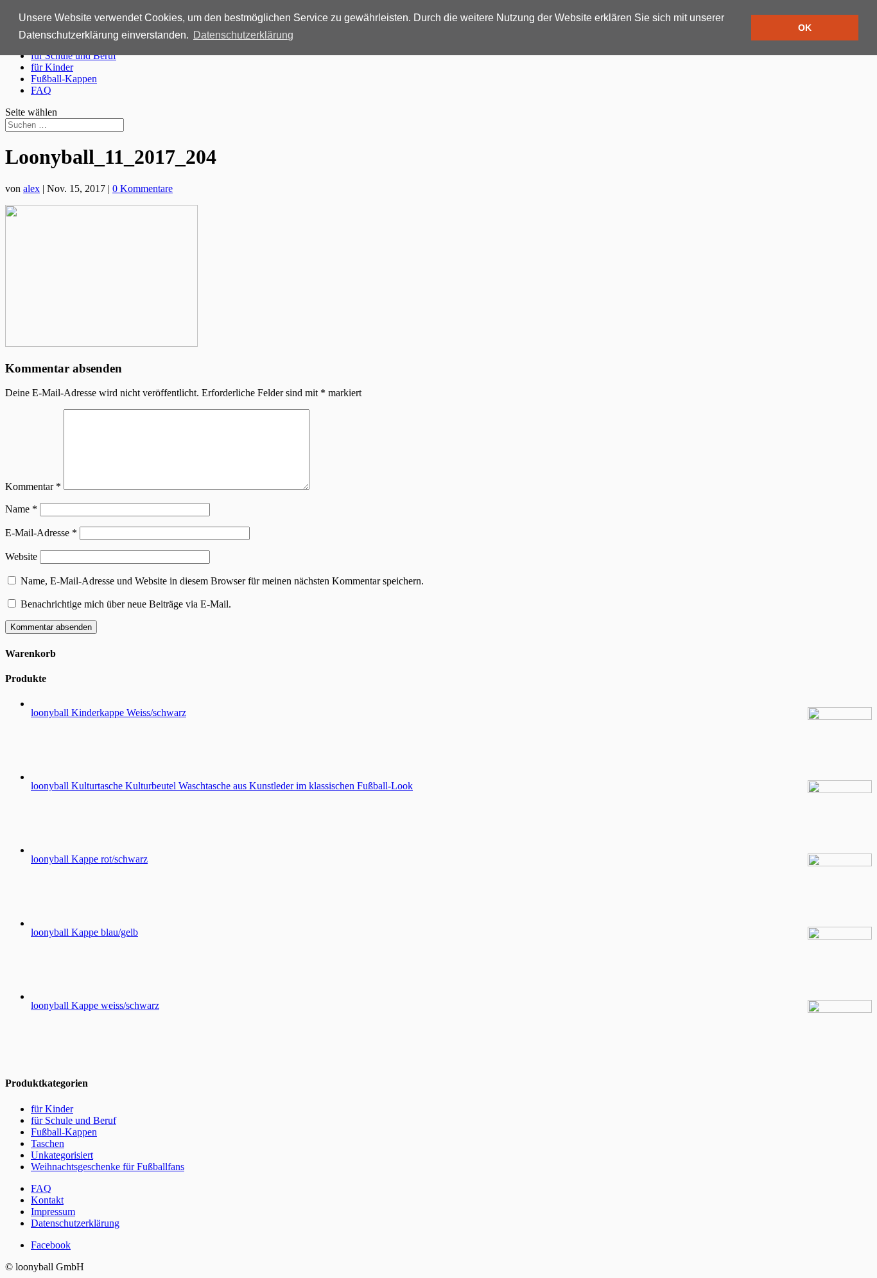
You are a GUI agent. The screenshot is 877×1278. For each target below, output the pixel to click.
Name (21, 508)
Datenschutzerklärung (75, 1223)
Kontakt (47, 1200)
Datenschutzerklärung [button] (243, 35)
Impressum (53, 1211)
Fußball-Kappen (64, 78)
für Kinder (52, 67)
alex (31, 188)
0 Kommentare (142, 188)
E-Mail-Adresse (41, 532)
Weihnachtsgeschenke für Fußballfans (107, 1166)
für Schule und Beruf (73, 55)
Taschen (47, 1143)
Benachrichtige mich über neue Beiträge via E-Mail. (126, 604)
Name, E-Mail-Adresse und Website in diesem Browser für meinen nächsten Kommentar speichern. (222, 580)
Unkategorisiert (62, 1155)
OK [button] (805, 27)
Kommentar (33, 486)
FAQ (41, 90)
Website (21, 556)
